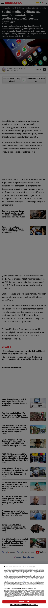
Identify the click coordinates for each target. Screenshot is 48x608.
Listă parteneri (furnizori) (9, 597)
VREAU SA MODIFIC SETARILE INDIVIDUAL (24, 605)
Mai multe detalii (12, 573)
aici (24, 581)
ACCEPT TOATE (24, 602)
